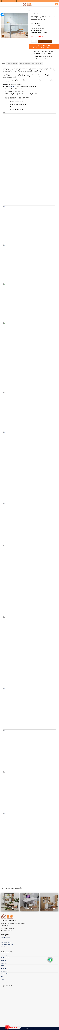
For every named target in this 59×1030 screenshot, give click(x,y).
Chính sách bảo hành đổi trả (7, 944)
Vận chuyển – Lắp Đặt (37, 63)
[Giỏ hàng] (56, 4)
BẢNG (2, 965)
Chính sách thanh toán (5, 940)
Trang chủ (33, 13)
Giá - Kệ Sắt (3, 968)
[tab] (3, 63)
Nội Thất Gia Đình (4, 973)
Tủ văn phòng (4, 955)
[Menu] (2, 4)
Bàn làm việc (3, 960)
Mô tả (3, 63)
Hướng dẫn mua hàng (12, 63)
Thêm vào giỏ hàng (45, 41)
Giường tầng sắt (39, 13)
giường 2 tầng (11, 86)
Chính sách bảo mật (5, 947)
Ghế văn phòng (4, 963)
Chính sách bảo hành (25, 63)
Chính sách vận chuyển (6, 942)
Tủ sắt (2, 979)
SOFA (2, 976)
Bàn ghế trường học (5, 957)
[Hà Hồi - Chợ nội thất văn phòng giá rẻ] (27, 4)
